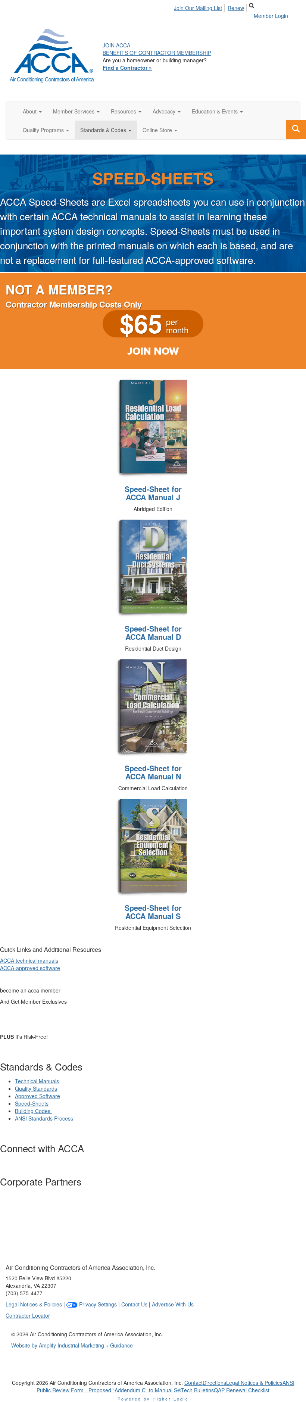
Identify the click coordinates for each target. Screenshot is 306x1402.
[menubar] (211, 7)
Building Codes (33, 1111)
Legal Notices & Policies (34, 1304)
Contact (193, 1382)
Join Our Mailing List (198, 8)
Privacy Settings (97, 1304)
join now (153, 351)
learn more (52, 1018)
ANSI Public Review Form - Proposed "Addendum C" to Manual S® (165, 1386)
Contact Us (134, 1304)
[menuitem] (200, 7)
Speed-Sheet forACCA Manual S (153, 911)
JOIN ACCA (116, 45)
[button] (32, 111)
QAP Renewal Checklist (241, 1390)
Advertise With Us (173, 1304)
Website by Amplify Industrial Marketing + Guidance (72, 1345)
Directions (214, 1382)
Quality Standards (36, 1088)
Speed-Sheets (32, 1103)
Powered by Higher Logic (153, 1399)
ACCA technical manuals (29, 960)
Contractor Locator (28, 1315)
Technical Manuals (37, 1081)
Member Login (271, 15)
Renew (236, 8)
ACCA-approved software (30, 968)
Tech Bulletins (197, 1390)
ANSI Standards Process (44, 1118)
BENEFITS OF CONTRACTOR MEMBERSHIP (157, 52)
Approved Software (37, 1096)
